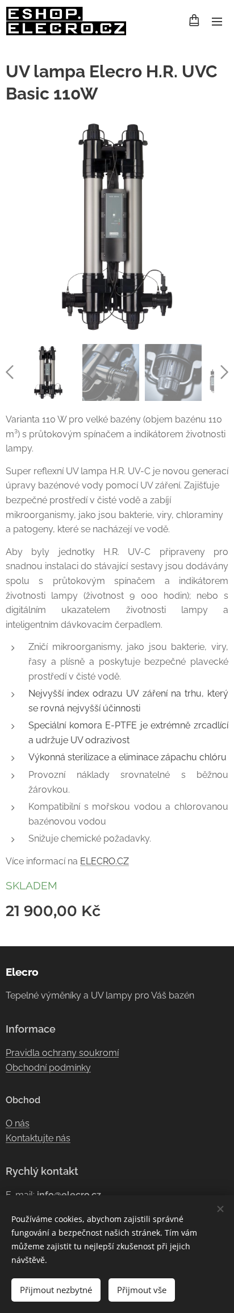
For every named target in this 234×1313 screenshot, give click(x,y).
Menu (217, 21)
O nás (18, 1123)
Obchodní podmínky (48, 1067)
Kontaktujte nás (38, 1138)
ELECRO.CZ (104, 861)
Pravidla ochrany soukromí (62, 1052)
